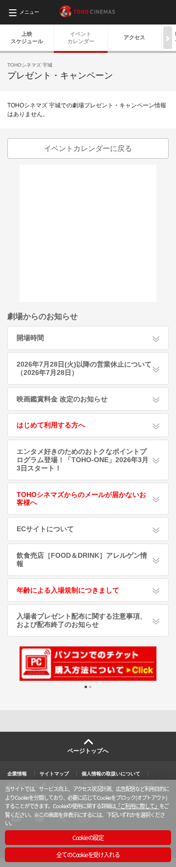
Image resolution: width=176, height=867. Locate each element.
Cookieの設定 (88, 837)
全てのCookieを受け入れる (87, 854)
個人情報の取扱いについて (111, 773)
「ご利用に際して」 (137, 806)
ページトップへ (88, 750)
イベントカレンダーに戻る (88, 148)
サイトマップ (54, 773)
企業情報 (17, 773)
